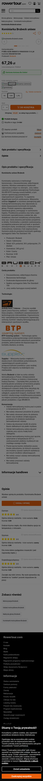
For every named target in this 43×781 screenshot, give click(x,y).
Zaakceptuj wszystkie (21, 776)
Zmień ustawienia (21, 769)
